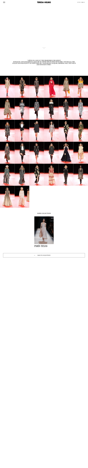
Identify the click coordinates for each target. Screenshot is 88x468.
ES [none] (79, 2)
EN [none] (78, 2)
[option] (79, 2)
